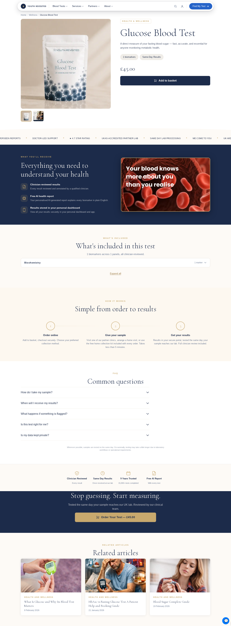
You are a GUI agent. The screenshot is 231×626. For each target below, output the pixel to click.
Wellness (33, 15)
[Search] (175, 6)
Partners (92, 6)
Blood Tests (59, 6)
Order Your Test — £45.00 (118, 517)
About (107, 6)
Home (23, 15)
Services (76, 6)
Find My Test (199, 6)
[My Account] (182, 6)
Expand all (115, 273)
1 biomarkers (129, 57)
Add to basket (168, 80)
